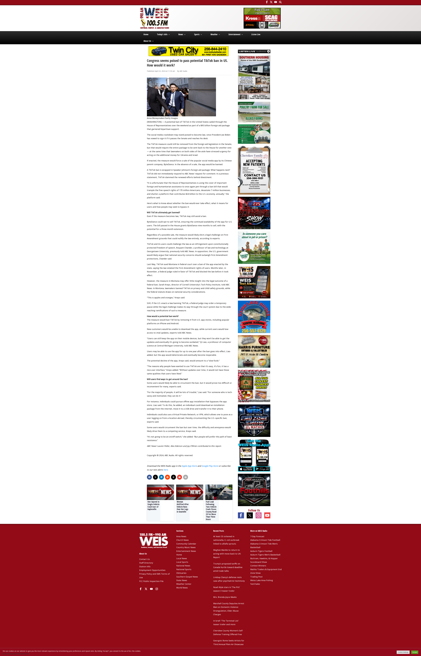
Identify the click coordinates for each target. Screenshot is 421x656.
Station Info (144, 566)
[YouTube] (275, 2)
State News (181, 580)
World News (182, 587)
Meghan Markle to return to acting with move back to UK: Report (227, 554)
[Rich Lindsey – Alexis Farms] (254, 122)
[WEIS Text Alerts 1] (254, 282)
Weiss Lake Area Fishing (261, 580)
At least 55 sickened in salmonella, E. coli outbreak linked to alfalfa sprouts (226, 540)
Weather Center (183, 584)
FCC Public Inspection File (151, 581)
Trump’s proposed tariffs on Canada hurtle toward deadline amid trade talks (227, 567)
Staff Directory (146, 562)
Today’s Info (162, 34)
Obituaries (181, 573)
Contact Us (144, 559)
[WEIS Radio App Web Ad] (254, 455)
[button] (280, 2)
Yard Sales (255, 584)
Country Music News (186, 547)
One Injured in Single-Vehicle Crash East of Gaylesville (153, 505)
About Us (147, 41)
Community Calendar (186, 543)
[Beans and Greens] (254, 386)
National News (183, 565)
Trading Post (256, 576)
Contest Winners (258, 565)
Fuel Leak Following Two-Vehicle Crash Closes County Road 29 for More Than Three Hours (211, 510)
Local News (181, 558)
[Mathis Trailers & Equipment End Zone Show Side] (254, 420)
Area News (181, 536)
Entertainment (234, 34)
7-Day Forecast (257, 536)
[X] (271, 2)
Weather (214, 34)
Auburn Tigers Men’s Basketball (265, 554)
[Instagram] (156, 589)
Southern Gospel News (187, 576)
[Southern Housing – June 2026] (254, 77)
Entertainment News (186, 551)
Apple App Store (189, 466)
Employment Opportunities (152, 570)
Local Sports (182, 562)
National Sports (183, 569)
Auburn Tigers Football (261, 551)
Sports (197, 34)
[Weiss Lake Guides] (254, 316)
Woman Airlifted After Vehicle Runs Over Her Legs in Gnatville (183, 506)
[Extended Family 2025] (254, 247)
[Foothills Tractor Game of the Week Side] (254, 489)
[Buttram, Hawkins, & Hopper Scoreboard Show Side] (254, 212)
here (165, 469)
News (180, 34)
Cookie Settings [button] (403, 652)
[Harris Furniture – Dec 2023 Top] (254, 351)
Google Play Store (210, 466)
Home (146, 34)
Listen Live (255, 34)
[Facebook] (266, 2)
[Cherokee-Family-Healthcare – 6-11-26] (254, 170)
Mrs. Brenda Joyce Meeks (225, 597)
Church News (182, 540)
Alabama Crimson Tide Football (265, 540)
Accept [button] (415, 652)
